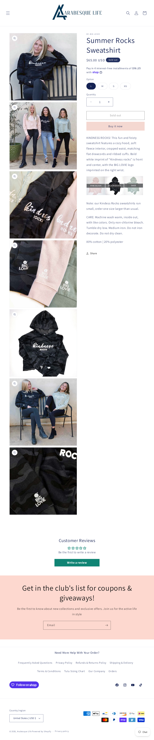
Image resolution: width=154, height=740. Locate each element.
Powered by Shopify (41, 731)
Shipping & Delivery (121, 662)
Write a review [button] (77, 563)
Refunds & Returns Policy (91, 662)
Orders (113, 671)
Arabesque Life (24, 731)
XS (127, 86)
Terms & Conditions (49, 671)
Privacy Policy (64, 662)
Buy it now (115, 126)
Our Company (96, 671)
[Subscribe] (106, 625)
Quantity (91, 94)
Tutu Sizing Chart (74, 671)
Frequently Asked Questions (35, 662)
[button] (8, 13)
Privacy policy (62, 731)
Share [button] (93, 253)
